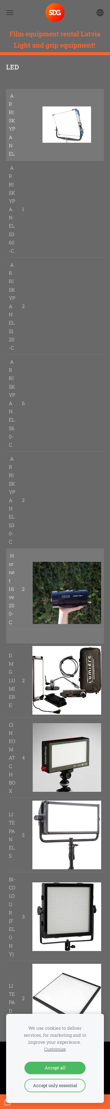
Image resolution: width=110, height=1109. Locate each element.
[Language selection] (100, 12)
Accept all (55, 1068)
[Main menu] (10, 12)
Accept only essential (55, 1085)
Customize (55, 1049)
